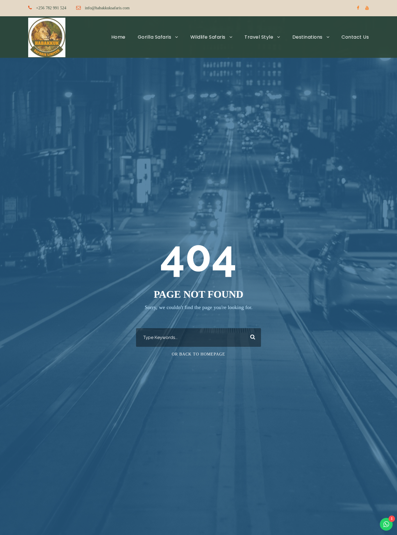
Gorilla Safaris (154, 37)
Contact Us (355, 37)
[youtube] (367, 8)
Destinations (307, 37)
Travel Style (258, 37)
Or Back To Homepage (198, 354)
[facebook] (358, 8)
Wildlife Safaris (208, 37)
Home (118, 37)
